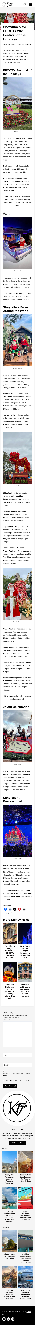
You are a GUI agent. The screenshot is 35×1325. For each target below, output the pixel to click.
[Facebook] (4, 1319)
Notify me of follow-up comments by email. (16, 1074)
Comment (7, 1020)
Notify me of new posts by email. (17, 1080)
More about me (16, 1143)
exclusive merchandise (17, 157)
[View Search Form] (24, 4)
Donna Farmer (10, 44)
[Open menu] (30, 4)
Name (6, 1055)
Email (6, 1065)
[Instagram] (12, 1319)
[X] (8, 1319)
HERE (16, 884)
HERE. (28, 287)
